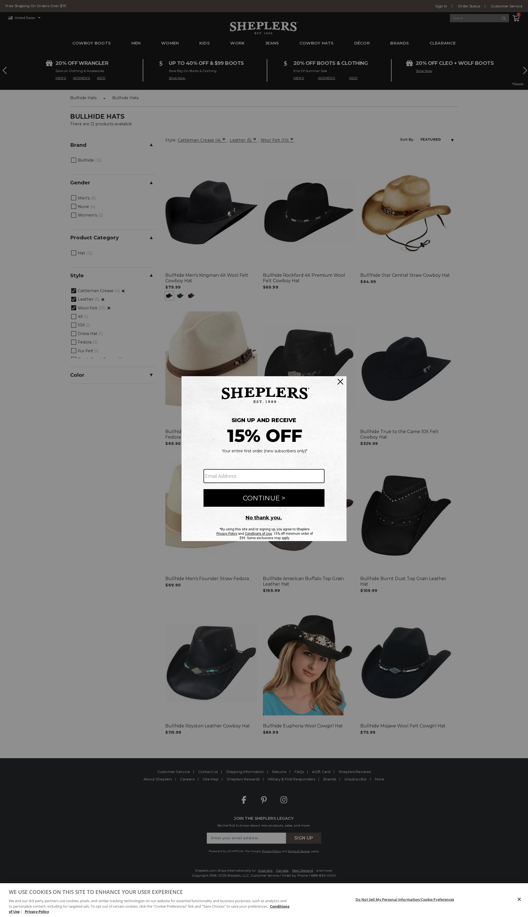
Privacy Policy (37, 911)
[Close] (519, 899)
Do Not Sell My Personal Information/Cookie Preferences (405, 899)
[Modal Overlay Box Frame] (264, 458)
